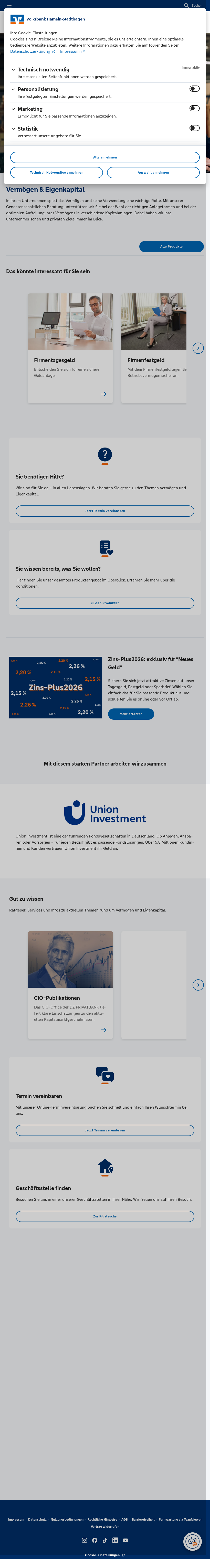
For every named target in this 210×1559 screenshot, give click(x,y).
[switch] (195, 89)
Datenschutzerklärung (30, 51)
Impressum (70, 51)
